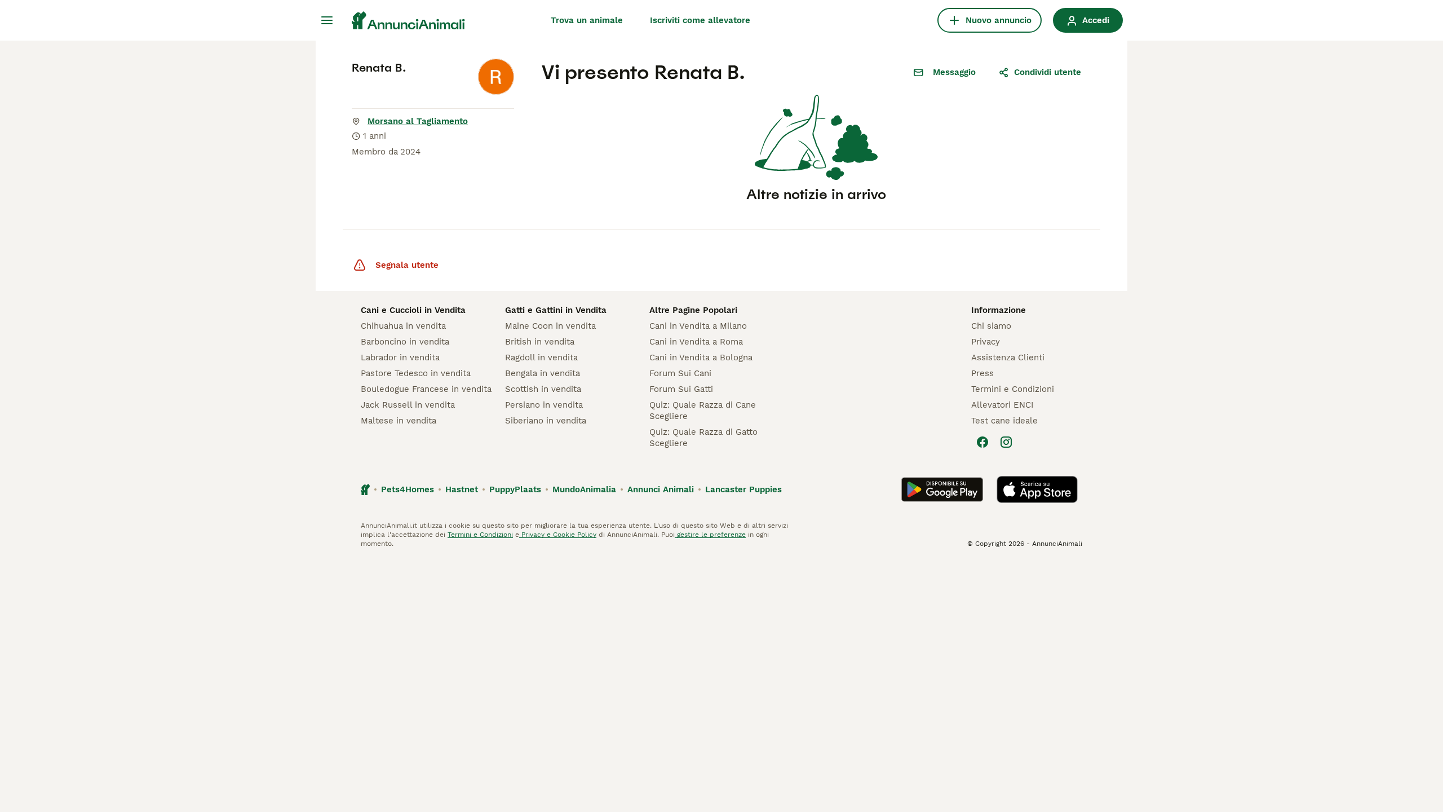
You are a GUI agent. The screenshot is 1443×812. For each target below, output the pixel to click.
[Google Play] (942, 489)
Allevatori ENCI (1002, 405)
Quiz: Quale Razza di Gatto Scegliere (703, 437)
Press (982, 373)
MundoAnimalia (584, 489)
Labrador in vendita (400, 357)
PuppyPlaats (515, 489)
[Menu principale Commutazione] (327, 20)
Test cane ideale (1004, 421)
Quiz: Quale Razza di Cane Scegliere (702, 410)
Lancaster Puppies (743, 489)
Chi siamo (991, 326)
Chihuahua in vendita (403, 326)
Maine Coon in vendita (550, 326)
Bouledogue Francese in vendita (426, 389)
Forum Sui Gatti (681, 389)
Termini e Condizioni (1012, 389)
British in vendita (539, 342)
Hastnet (461, 489)
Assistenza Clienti (1007, 357)
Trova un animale (587, 20)
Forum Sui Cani (680, 373)
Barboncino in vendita (405, 342)
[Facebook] (982, 442)
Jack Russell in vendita (408, 405)
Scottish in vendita (543, 389)
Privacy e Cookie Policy (557, 535)
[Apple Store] (1037, 489)
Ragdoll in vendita (541, 357)
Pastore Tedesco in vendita (416, 373)
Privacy (985, 342)
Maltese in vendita (398, 421)
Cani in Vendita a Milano (698, 326)
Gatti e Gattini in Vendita (556, 310)
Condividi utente (1047, 72)
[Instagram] (1006, 442)
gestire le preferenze (710, 535)
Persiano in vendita (544, 405)
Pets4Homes (407, 489)
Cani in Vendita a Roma (696, 342)
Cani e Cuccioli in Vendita (413, 310)
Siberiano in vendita (545, 421)
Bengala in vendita (542, 373)
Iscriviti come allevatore (700, 20)
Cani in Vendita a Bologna (701, 357)
